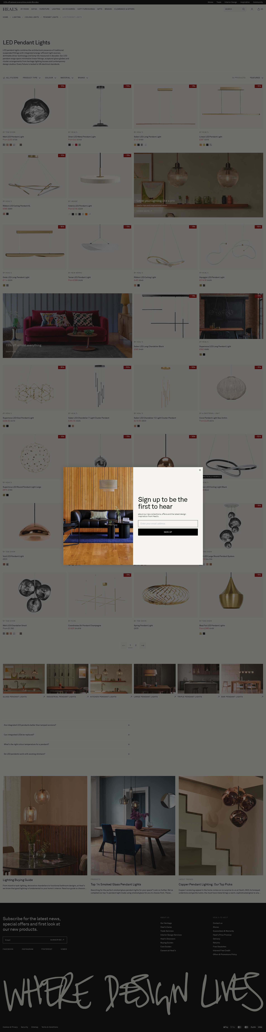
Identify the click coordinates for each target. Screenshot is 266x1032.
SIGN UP (168, 532)
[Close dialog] (200, 470)
